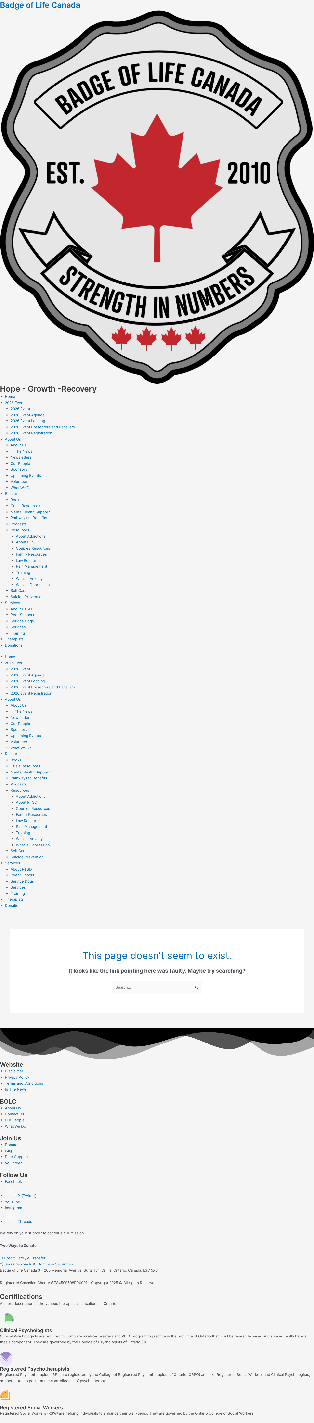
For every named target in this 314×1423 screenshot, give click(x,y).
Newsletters (21, 457)
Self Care (19, 590)
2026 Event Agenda (27, 415)
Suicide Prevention (27, 596)
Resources (14, 493)
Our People (20, 463)
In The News (21, 451)
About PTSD (26, 542)
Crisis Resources (25, 505)
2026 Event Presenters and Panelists (43, 427)
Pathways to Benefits (29, 517)
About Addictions (31, 536)
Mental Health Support (30, 512)
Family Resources (31, 554)
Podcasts (18, 524)
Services (12, 603)
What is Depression (33, 584)
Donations (14, 645)
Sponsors (19, 469)
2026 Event (15, 402)
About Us (13, 439)
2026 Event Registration (31, 433)
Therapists (14, 639)
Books (16, 499)
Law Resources (29, 560)
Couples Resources (33, 548)
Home (10, 396)
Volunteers (20, 481)
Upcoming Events (26, 475)
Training (23, 572)
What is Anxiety (29, 578)
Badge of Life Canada (40, 5)
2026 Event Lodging (28, 420)
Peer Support (22, 615)
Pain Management (31, 566)
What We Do (21, 487)
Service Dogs (22, 621)
